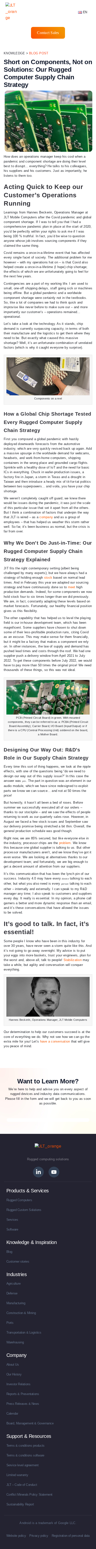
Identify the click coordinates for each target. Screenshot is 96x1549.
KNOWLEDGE (14, 53)
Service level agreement (22, 1465)
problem (65, 843)
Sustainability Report (20, 1504)
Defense (11, 1293)
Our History (14, 1374)
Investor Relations (18, 1384)
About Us (12, 1364)
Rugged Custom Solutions (23, 1210)
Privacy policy (38, 1535)
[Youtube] (53, 1172)
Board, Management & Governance (30, 1423)
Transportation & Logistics (23, 1332)
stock (48, 577)
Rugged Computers (19, 1200)
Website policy (16, 1535)
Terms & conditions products (25, 1445)
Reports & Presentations (22, 1394)
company (46, 517)
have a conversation (55, 1041)
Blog (9, 1252)
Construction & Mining (21, 1313)
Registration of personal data (71, 1535)
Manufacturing (15, 1303)
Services (12, 1219)
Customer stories (17, 1261)
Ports (10, 1323)
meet (71, 587)
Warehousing (15, 1342)
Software (12, 1229)
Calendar (12, 1413)
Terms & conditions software (25, 1455)
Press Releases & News (22, 1404)
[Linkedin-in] (38, 1172)
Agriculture (13, 1283)
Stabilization (73, 960)
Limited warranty (17, 1475)
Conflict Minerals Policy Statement (29, 1494)
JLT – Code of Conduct (21, 1485)
